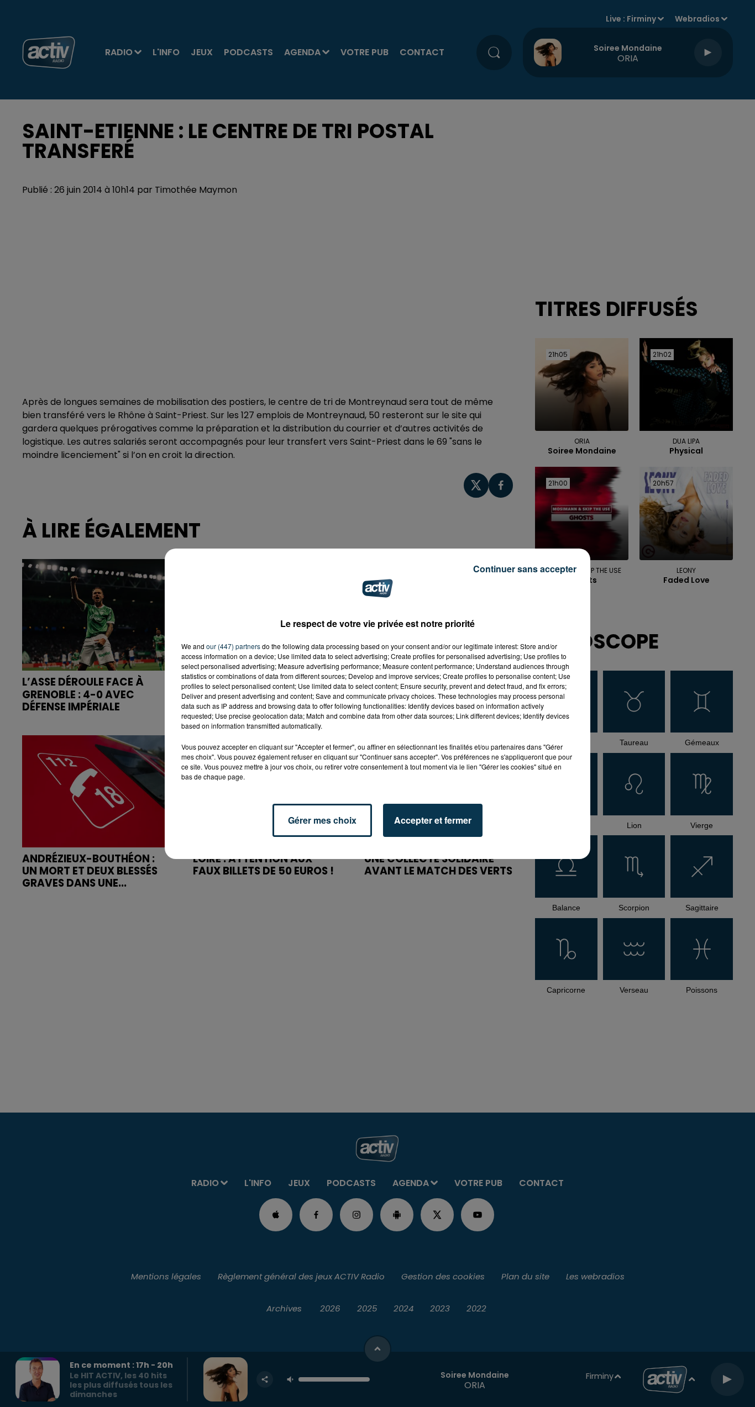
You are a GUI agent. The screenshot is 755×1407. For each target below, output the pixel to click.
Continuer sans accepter (524, 568)
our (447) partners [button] (233, 646)
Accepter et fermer (432, 820)
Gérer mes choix (322, 820)
